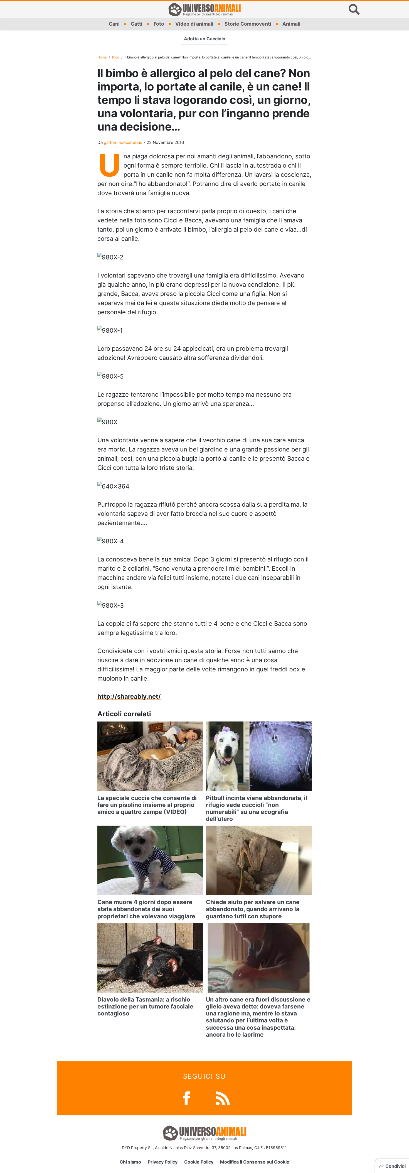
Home (102, 57)
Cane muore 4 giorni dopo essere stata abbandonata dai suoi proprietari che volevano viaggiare (146, 909)
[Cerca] (354, 9)
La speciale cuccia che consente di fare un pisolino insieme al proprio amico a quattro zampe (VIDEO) (147, 804)
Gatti (136, 24)
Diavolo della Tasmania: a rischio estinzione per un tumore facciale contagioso (145, 1006)
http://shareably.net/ (129, 696)
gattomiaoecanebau (123, 142)
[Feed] (223, 1098)
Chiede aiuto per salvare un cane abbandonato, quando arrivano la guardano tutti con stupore (253, 909)
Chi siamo (130, 1162)
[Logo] (204, 9)
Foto (159, 24)
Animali (291, 24)
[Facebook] (186, 1098)
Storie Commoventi (248, 24)
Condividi (395, 1166)
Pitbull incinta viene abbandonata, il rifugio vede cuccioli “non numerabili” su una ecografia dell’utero (256, 808)
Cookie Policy (198, 1162)
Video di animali (194, 24)
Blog (115, 57)
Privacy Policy (163, 1162)
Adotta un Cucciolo (204, 38)
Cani (114, 24)
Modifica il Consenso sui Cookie (254, 1162)
